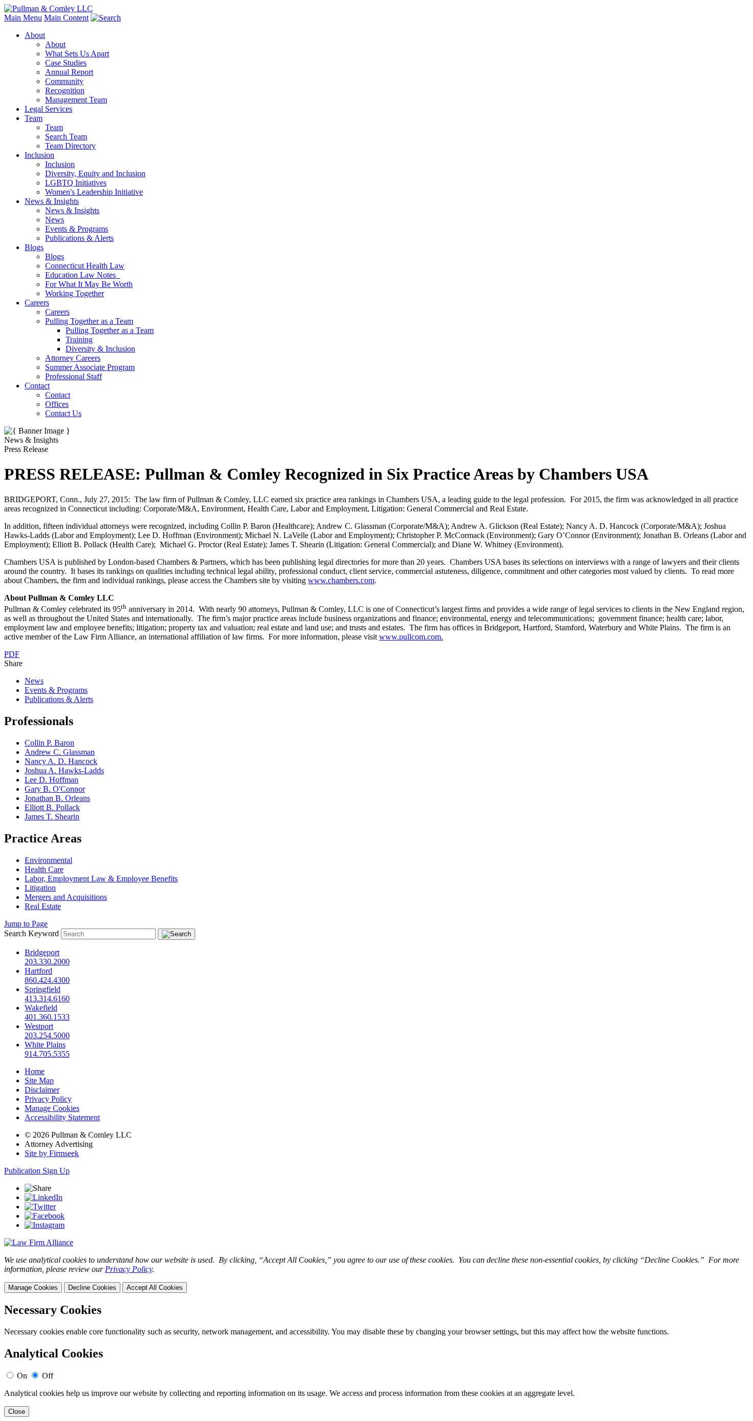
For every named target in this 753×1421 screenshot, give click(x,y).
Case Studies (66, 62)
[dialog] (376, 1274)
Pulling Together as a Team (89, 321)
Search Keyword (31, 933)
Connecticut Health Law (84, 265)
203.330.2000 (47, 961)
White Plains (45, 1044)
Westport (39, 1026)
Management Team (76, 99)
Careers (37, 302)
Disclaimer (42, 1089)
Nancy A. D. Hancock (61, 761)
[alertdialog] (376, 1360)
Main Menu (23, 17)
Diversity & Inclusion (100, 348)
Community (64, 81)
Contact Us (63, 413)
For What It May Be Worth (89, 284)
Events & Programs (76, 228)
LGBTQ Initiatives (76, 182)
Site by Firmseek (52, 1153)
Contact (37, 385)
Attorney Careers (72, 358)
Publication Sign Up (37, 1170)
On (22, 1375)
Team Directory (70, 145)
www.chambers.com (341, 580)
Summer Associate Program (90, 367)
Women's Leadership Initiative (94, 192)
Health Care (44, 869)
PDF (11, 654)
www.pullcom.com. (411, 636)
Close (16, 1411)
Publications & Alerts (79, 238)
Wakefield (41, 1007)
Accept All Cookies (155, 1287)
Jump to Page (26, 923)
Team (34, 118)
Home (35, 1071)
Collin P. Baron (49, 742)
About (35, 35)
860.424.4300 (47, 980)
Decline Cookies (92, 1287)
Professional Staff (73, 376)
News (54, 219)
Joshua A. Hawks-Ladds (64, 770)
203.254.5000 (47, 1035)
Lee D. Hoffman (51, 779)
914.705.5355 (47, 1053)
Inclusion (39, 155)
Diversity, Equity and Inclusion (95, 173)
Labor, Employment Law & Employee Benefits (101, 878)
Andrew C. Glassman (60, 752)
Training (79, 339)
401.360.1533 (47, 1017)
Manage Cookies (52, 1108)
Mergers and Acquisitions (66, 897)
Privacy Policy (48, 1099)
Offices (57, 404)
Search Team (66, 136)
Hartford (38, 970)
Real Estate (43, 906)
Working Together (74, 293)
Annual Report (69, 72)
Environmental (48, 860)
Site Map (39, 1080)
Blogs (34, 247)
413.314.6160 (47, 998)
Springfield (42, 989)
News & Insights (52, 201)
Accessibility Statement (62, 1117)
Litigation (40, 887)
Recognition (65, 90)
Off (47, 1375)
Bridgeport (42, 952)
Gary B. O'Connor (55, 789)
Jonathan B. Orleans (57, 798)
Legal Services (48, 109)
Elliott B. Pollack (52, 807)
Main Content (66, 17)
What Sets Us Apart (77, 53)
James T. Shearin (52, 816)
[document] (376, 1360)
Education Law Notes (82, 275)
